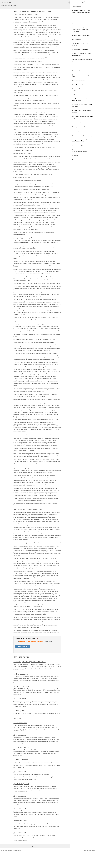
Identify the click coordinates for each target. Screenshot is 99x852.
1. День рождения (20, 674)
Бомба (73, 94)
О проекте (33, 846)
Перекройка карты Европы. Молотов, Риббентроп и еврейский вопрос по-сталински (81, 12)
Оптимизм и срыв (76, 39)
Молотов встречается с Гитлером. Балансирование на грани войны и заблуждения (80, 29)
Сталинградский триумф (78, 71)
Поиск (84, 1)
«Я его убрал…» (76, 155)
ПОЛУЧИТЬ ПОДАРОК (22, 646)
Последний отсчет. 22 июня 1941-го (81, 35)
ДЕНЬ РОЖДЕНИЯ (21, 686)
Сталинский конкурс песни (78, 80)
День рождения (19, 698)
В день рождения (20, 820)
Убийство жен (75, 18)
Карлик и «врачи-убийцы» (78, 145)
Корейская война (20, 723)
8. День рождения (20, 710)
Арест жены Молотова (77, 132)
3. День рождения (20, 759)
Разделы (39, 846)
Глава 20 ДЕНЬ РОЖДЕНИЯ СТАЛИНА (29, 662)
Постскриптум (75, 159)
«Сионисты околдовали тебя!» (79, 122)
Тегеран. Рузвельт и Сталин (79, 84)
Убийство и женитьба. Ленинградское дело (82, 136)
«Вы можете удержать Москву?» (80, 49)
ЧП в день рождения (21, 747)
